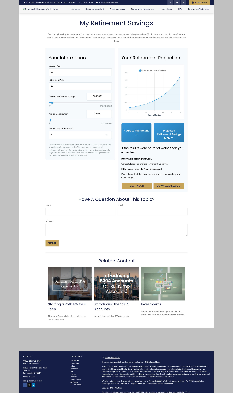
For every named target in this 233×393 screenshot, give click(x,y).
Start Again (137, 186)
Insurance (74, 369)
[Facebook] (183, 2)
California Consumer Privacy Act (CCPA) (179, 381)
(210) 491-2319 (87, 2)
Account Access (201, 2)
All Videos (74, 382)
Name (48, 205)
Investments (151, 304)
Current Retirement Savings (62, 97)
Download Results (168, 186)
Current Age (54, 66)
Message (50, 221)
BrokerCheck (155, 362)
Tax (72, 371)
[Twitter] (170, 2)
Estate (73, 366)
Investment (75, 363)
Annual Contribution (58, 114)
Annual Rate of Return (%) (61, 129)
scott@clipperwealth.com (108, 2)
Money (73, 374)
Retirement (75, 361)
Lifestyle (74, 377)
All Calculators (76, 385)
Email (120, 205)
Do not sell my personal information (159, 384)
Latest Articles (76, 379)
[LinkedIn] (177, 2)
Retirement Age (56, 80)
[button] (75, 9)
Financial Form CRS (112, 358)
